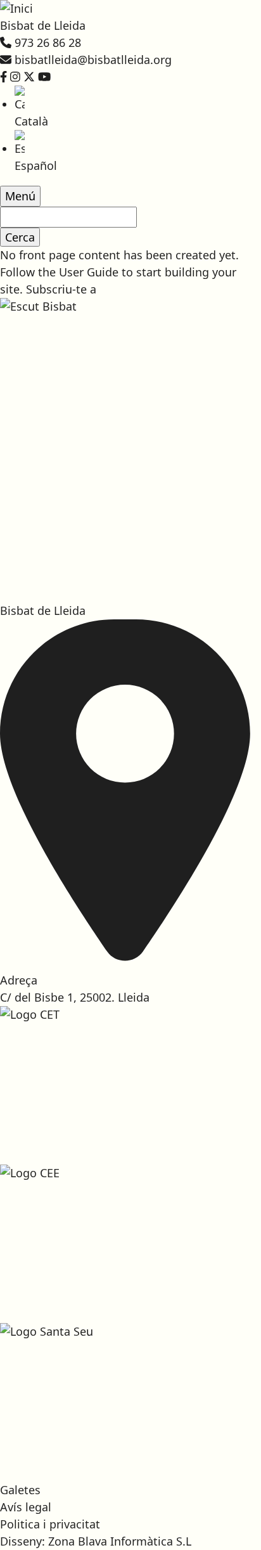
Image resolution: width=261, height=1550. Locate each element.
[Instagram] (15, 76)
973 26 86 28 (48, 42)
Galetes (20, 1489)
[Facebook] (3, 76)
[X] (29, 76)
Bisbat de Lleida (43, 25)
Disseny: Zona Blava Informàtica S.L (95, 1541)
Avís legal (25, 1506)
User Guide (88, 272)
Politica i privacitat (50, 1524)
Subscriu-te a (61, 289)
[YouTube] (44, 76)
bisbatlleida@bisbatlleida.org (93, 59)
